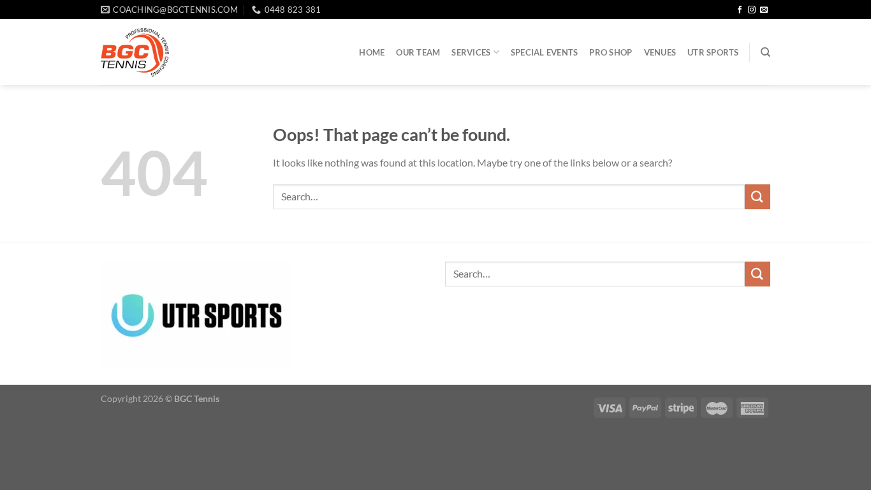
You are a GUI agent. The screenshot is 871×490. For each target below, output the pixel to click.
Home (371, 52)
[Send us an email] (764, 10)
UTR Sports (713, 52)
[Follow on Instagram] (752, 10)
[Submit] (757, 196)
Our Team (418, 52)
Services (470, 52)
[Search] (765, 52)
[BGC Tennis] (135, 52)
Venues (660, 52)
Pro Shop (610, 52)
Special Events (544, 52)
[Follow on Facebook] (739, 10)
